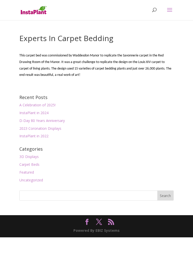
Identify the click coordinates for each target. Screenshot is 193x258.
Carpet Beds (29, 164)
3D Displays (29, 156)
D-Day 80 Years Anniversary (42, 120)
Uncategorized (31, 180)
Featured (26, 172)
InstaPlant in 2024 (34, 112)
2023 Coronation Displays (40, 128)
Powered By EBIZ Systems (96, 230)
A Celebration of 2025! (37, 105)
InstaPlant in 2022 (34, 136)
